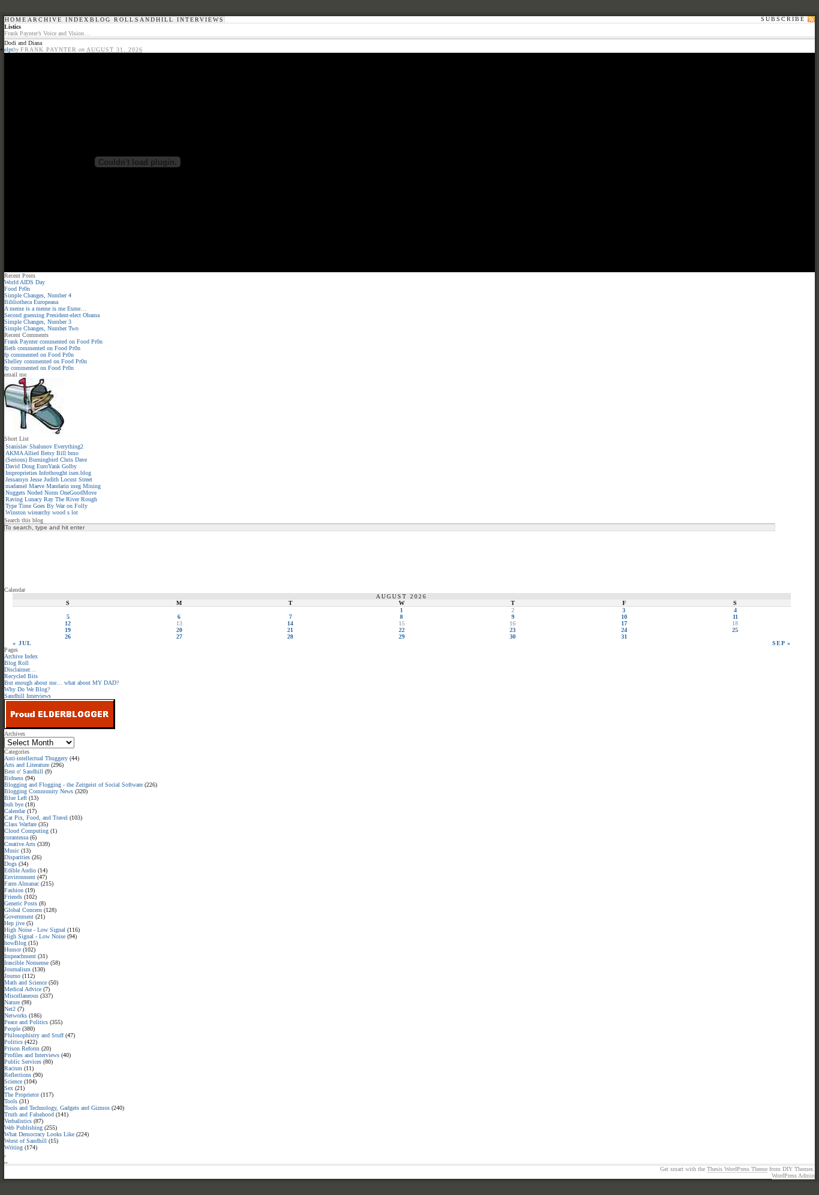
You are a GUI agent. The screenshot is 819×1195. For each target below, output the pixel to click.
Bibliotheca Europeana (31, 302)
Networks (15, 1015)
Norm (51, 492)
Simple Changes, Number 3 (37, 321)
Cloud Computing (26, 830)
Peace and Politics (26, 1022)
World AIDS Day (24, 282)
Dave (81, 459)
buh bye (13, 804)
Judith (51, 479)
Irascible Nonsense (26, 962)
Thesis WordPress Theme (737, 1169)
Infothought (53, 472)
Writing (13, 1147)
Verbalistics (18, 1121)
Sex (8, 1088)
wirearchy (39, 512)
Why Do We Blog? (27, 689)
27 (179, 636)
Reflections (17, 1074)
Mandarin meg (63, 486)
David (12, 466)
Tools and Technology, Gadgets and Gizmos (57, 1107)
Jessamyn (16, 479)
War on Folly (72, 505)
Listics (12, 26)
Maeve (36, 486)
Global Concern (23, 910)
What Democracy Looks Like (39, 1134)
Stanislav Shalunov (28, 446)
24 (624, 630)
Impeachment (20, 956)
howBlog (15, 943)
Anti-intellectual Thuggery (36, 758)
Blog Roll (112, 20)
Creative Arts (19, 844)
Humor (12, 949)
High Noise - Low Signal (34, 929)
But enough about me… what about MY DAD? (61, 682)
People (12, 1028)
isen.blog (80, 472)
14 (290, 623)
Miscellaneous (21, 995)
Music (11, 850)
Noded (35, 492)
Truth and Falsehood (29, 1114)
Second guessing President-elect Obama (52, 315)
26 (68, 636)
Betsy (48, 453)
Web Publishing (23, 1127)
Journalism (17, 969)
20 (179, 630)
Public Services (22, 1061)
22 (402, 630)
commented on (53, 341)
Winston (15, 512)
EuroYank (48, 466)
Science (13, 1081)
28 (290, 636)
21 (290, 630)
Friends (13, 896)
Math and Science (25, 982)
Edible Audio (20, 870)
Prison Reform (22, 1048)
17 (624, 623)
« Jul (22, 643)
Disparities (17, 857)
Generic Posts (20, 903)
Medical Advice (22, 989)
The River (67, 499)
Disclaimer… (20, 669)
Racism (13, 1068)
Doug (28, 466)
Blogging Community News (38, 791)
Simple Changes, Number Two (41, 328)
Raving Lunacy (23, 499)
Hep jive (14, 923)
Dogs (10, 863)
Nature (12, 1002)
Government (19, 916)
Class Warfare (20, 824)
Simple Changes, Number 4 (37, 295)
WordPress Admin (793, 1175)
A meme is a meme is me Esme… (45, 308)
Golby (69, 466)
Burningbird (43, 459)
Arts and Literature (26, 764)
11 (735, 616)
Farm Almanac (21, 883)
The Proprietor (21, 1094)
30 (513, 636)
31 (624, 636)
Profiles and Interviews (31, 1055)
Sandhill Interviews (179, 20)
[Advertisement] (52, 558)
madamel (16, 486)
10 (624, 616)
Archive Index (58, 20)
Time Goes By (36, 505)
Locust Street (76, 479)
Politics (13, 1042)
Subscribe (783, 19)
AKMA (14, 453)
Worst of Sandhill (25, 1140)
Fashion (13, 890)
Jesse (36, 479)
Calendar (14, 811)
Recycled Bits (21, 676)
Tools (10, 1101)
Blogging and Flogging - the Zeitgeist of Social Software (73, 784)
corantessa (16, 837)
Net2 (10, 1009)
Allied (31, 453)
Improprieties (21, 472)
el (6, 49)
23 (513, 630)
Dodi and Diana (23, 43)
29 (402, 636)
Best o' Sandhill (23, 771)
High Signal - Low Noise (34, 936)
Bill (61, 453)
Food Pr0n (17, 288)
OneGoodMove (78, 492)
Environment (19, 877)
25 (735, 630)
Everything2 (68, 446)
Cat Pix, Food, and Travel (36, 817)
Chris (66, 459)
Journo (12, 976)
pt (10, 49)
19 (68, 630)
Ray (48, 499)
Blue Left (15, 797)
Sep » (781, 643)
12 (68, 623)
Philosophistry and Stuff (34, 1035)
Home (16, 20)
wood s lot (65, 512)
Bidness (13, 778)
